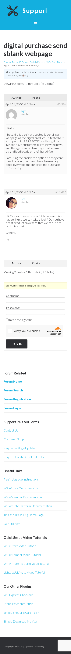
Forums (41, 62)
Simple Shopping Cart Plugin (21, 612)
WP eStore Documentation (21, 488)
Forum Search (13, 390)
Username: (13, 295)
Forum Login (12, 408)
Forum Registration (17, 399)
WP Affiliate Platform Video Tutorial (26, 563)
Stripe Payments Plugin (18, 603)
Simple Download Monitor (20, 621)
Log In (17, 344)
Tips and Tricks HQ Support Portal (20, 62)
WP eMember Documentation (23, 497)
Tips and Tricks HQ (34, 646)
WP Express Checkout (18, 595)
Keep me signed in (20, 320)
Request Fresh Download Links (24, 457)
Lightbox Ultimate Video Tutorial (24, 572)
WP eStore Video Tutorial (20, 546)
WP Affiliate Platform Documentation (28, 506)
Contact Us (11, 430)
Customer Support (16, 439)
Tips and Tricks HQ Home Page (24, 514)
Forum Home (13, 381)
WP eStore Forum (55, 62)
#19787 (60, 192)
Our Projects (12, 523)
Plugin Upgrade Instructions (21, 479)
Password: (13, 307)
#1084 (61, 104)
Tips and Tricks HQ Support (36, 11)
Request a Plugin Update (19, 448)
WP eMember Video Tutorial (22, 554)
